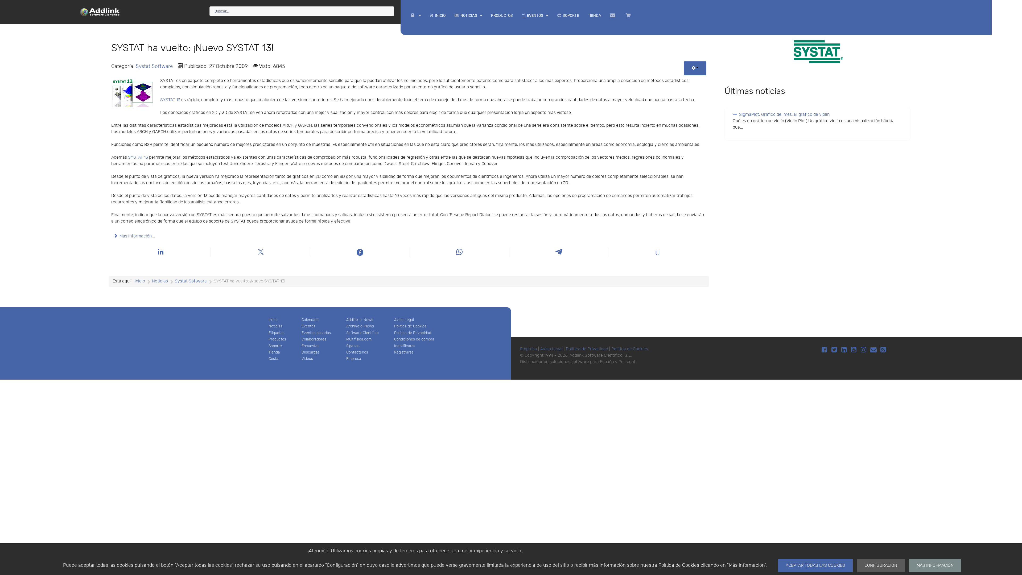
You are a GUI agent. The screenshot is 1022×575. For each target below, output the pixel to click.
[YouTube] (855, 350)
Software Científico (362, 333)
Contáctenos (357, 352)
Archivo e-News (360, 326)
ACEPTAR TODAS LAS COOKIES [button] (815, 565)
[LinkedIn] (845, 350)
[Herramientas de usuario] (695, 68)
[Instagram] (864, 350)
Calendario (311, 320)
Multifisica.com (359, 339)
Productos (277, 339)
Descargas (311, 352)
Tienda (274, 352)
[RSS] (883, 350)
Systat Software (154, 66)
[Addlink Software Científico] (100, 12)
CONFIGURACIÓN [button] (880, 565)
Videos (307, 358)
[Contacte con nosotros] (613, 15)
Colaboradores (314, 339)
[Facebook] (825, 350)
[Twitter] (835, 350)
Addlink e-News (359, 320)
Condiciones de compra (414, 339)
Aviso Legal (404, 320)
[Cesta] (629, 15)
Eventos (308, 326)
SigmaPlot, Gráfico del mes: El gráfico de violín (784, 114)
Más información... (137, 236)
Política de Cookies (678, 565)
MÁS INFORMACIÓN (935, 565)
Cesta (273, 358)
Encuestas (310, 346)
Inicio (273, 320)
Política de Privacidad (412, 333)
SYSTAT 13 (170, 99)
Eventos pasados (316, 333)
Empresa (353, 358)
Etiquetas (277, 333)
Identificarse (404, 346)
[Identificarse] (416, 15)
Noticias (275, 326)
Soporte (275, 346)
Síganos (353, 346)
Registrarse (404, 352)
